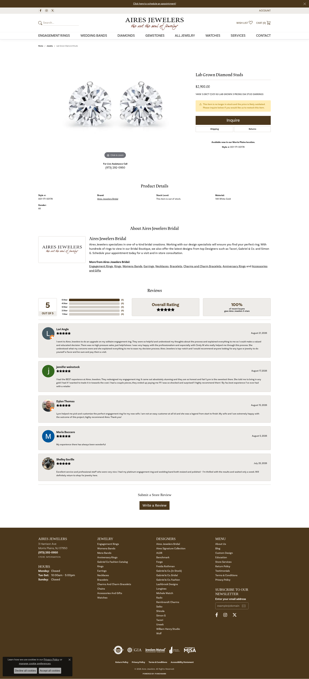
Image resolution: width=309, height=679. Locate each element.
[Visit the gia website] (134, 650)
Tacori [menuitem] (159, 620)
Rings (117, 266)
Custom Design (224, 553)
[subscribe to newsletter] (243, 606)
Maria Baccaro (65, 432)
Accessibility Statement (182, 662)
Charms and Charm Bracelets (202, 266)
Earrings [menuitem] (102, 571)
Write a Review (154, 505)
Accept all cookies (50, 670)
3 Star (65, 307)
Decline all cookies (25, 670)
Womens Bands (132, 266)
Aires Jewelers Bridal (107, 198)
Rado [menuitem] (159, 597)
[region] (115, 105)
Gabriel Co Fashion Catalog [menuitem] (112, 562)
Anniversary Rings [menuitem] (107, 557)
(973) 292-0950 (115, 167)
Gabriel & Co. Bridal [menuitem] (167, 575)
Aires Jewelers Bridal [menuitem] (168, 544)
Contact (263, 35)
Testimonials (222, 571)
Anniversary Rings (234, 266)
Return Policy (222, 566)
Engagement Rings (54, 35)
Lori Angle (62, 329)
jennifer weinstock (68, 367)
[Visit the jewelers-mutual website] (155, 650)
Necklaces (162, 266)
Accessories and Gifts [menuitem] (109, 593)
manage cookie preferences (35, 663)
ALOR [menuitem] (159, 553)
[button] (264, 11)
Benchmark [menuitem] (162, 557)
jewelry (50, 46)
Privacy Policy (222, 580)
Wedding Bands (93, 35)
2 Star (65, 310)
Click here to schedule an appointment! (154, 3)
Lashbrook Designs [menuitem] (167, 584)
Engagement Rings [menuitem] (108, 544)
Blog (217, 548)
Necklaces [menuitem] (103, 575)
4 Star (65, 303)
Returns (252, 129)
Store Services (223, 562)
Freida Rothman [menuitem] (165, 566)
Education (221, 557)
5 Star (65, 300)
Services (238, 35)
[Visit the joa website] (174, 650)
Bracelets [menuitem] (102, 580)
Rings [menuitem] (100, 566)
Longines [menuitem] (161, 588)
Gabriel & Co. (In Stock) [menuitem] (169, 571)
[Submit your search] (40, 23)
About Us (220, 544)
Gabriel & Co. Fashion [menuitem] (168, 580)
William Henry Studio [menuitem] (168, 629)
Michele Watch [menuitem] (164, 593)
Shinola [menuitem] (160, 611)
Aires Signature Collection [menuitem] (170, 548)
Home (40, 46)
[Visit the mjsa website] (189, 650)
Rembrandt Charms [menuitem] (167, 602)
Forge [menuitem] (159, 562)
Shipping (214, 129)
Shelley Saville (65, 459)
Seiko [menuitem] (159, 606)
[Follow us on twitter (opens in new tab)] (52, 11)
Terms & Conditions (226, 575)
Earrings (149, 266)
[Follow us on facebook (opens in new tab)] (40, 11)
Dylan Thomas (65, 401)
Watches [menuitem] (102, 597)
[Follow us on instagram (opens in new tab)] (46, 11)
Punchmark (160, 674)
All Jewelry (185, 35)
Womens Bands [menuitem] (106, 548)
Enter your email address (230, 599)
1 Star (65, 314)
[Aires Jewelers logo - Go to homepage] (154, 23)
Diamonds (126, 35)
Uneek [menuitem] (160, 624)
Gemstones (155, 35)
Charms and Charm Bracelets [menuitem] (114, 584)
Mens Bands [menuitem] (104, 553)
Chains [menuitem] (101, 588)
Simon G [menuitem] (161, 615)
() (122, 300)
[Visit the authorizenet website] (118, 650)
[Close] (304, 4)
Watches (212, 35)
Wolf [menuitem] (158, 633)
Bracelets (176, 266)
